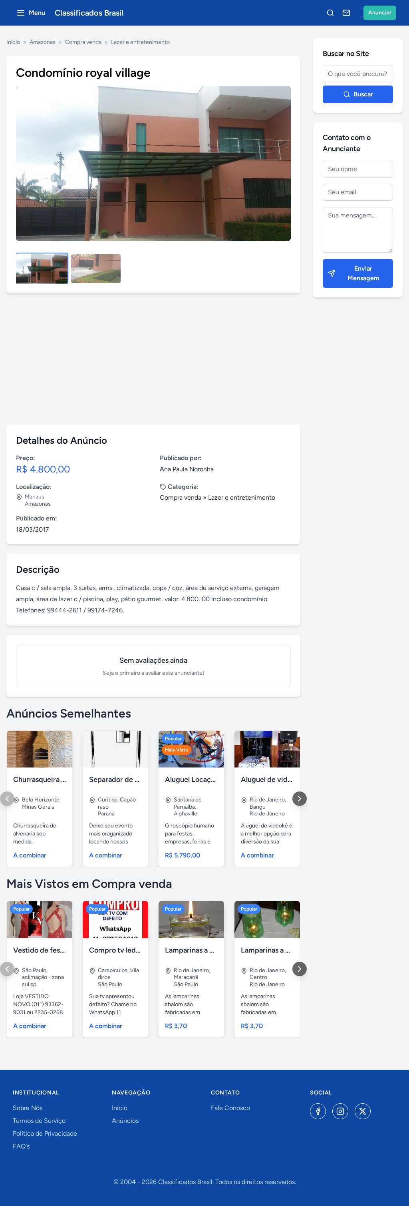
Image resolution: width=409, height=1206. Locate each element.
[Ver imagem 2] (95, 268)
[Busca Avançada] (330, 13)
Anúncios (125, 1120)
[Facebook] (318, 1111)
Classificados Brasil (89, 13)
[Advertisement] (153, 359)
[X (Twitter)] (363, 1111)
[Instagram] (340, 1111)
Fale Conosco (230, 1108)
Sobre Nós (27, 1108)
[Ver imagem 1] (41, 269)
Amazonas (43, 42)
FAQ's (21, 1146)
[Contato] (346, 13)
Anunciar (379, 12)
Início (13, 42)
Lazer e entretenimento (140, 42)
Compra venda (83, 42)
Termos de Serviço (39, 1120)
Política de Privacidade (45, 1133)
